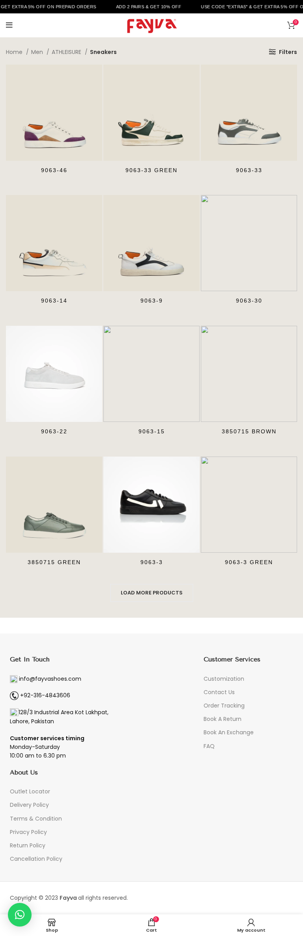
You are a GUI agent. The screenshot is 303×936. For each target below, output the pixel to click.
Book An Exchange (229, 732)
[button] (20, 915)
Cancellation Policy (36, 859)
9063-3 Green (249, 562)
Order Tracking (224, 705)
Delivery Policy (29, 805)
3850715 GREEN (54, 562)
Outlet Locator (30, 791)
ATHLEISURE (67, 52)
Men (38, 52)
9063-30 (249, 300)
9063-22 (54, 431)
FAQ (209, 746)
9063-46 (54, 170)
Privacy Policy (28, 832)
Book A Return (222, 719)
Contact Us (219, 692)
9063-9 (151, 300)
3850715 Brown (249, 431)
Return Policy (27, 845)
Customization (224, 679)
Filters (288, 52)
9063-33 (249, 170)
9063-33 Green (151, 170)
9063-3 (151, 562)
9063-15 (151, 431)
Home (15, 52)
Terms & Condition (36, 819)
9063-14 (54, 300)
